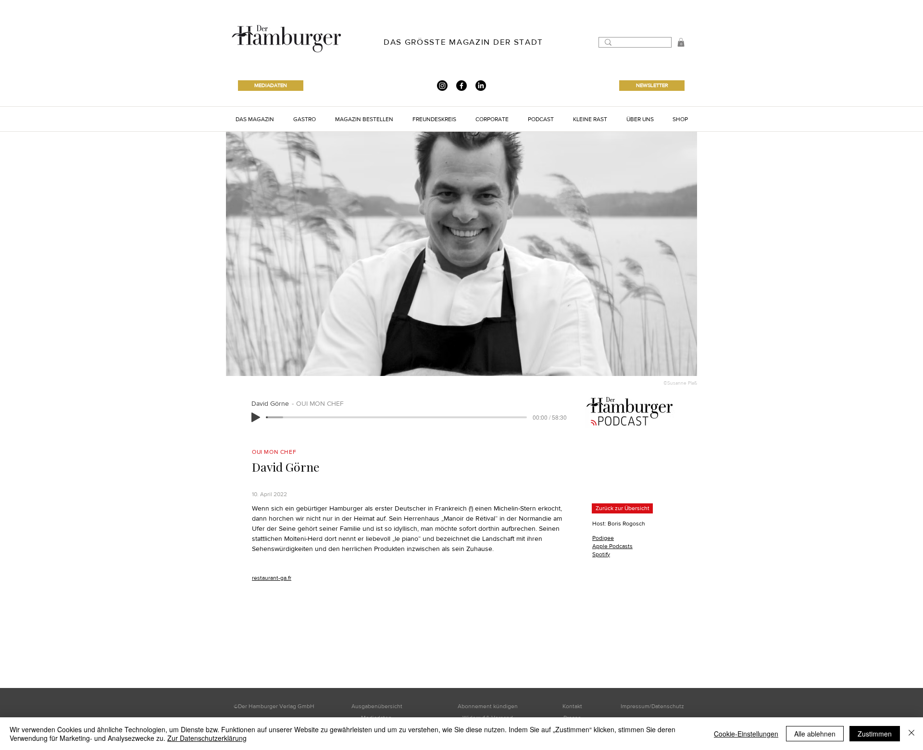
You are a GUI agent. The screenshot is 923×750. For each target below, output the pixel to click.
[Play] (255, 417)
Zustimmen (875, 733)
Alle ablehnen (815, 733)
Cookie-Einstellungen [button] (746, 733)
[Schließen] (911, 733)
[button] (681, 42)
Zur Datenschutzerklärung (207, 738)
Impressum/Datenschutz (652, 706)
